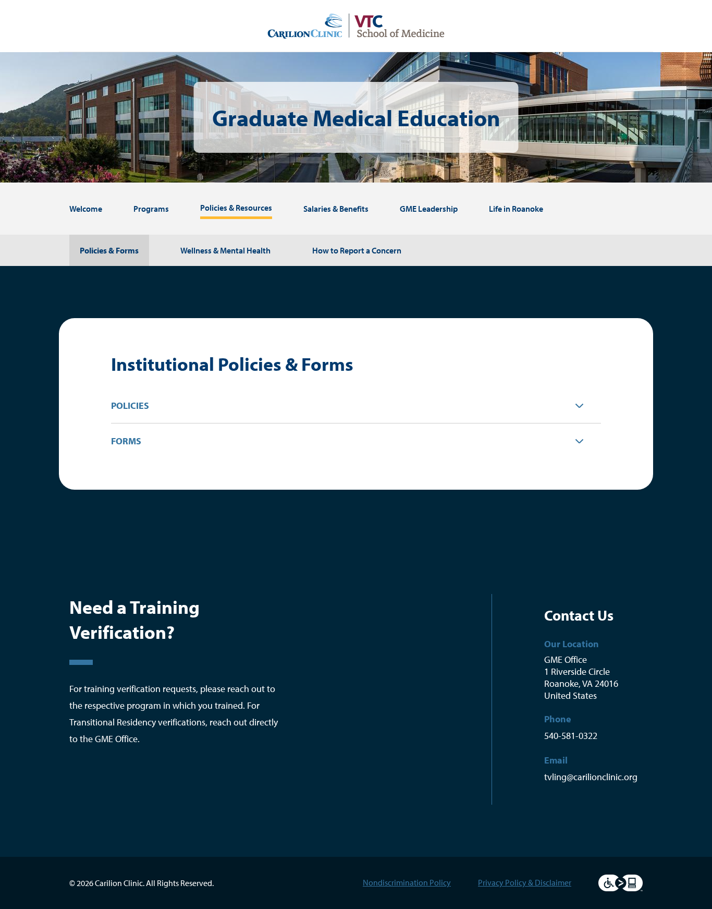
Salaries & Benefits (336, 208)
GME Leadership (429, 208)
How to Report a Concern (356, 250)
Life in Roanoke (516, 208)
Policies (130, 405)
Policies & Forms (109, 250)
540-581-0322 (570, 736)
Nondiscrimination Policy (407, 882)
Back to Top (373, 542)
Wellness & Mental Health (225, 250)
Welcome (85, 208)
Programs (151, 208)
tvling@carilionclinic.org (590, 777)
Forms (126, 441)
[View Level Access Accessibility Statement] (620, 883)
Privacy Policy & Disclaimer (524, 882)
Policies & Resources (236, 207)
